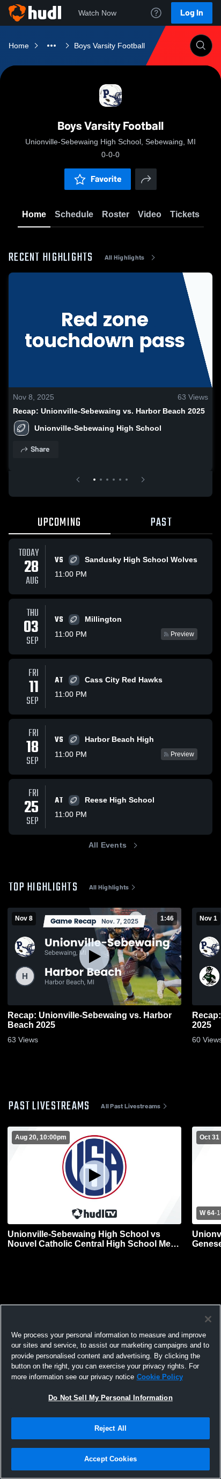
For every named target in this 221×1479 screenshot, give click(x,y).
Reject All (110, 1428)
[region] (110, 1391)
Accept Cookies (110, 1459)
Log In (191, 12)
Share (40, 449)
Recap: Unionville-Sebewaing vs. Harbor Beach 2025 (109, 411)
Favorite (106, 179)
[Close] (208, 1319)
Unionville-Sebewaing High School (97, 428)
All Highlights (125, 257)
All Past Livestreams (130, 1106)
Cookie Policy (160, 1377)
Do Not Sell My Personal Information (110, 1398)
